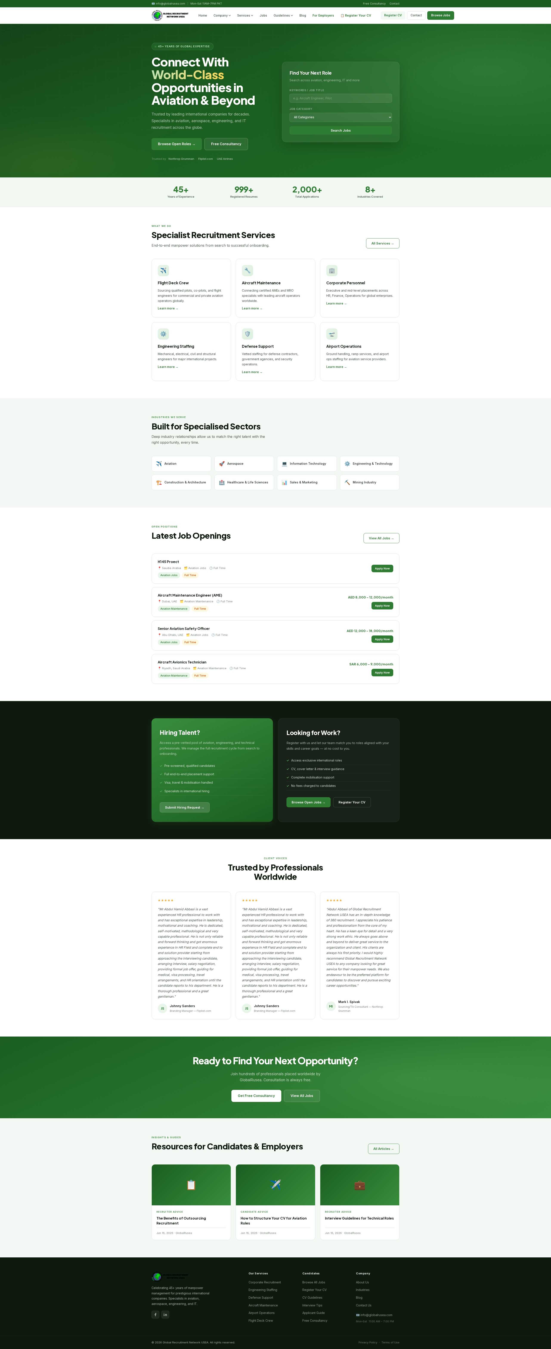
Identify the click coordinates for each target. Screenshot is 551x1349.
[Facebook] (155, 1314)
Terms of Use (390, 1342)
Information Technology (304, 463)
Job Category (300, 109)
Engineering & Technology (368, 463)
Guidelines (282, 15)
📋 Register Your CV (356, 15)
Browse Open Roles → (176, 144)
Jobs (263, 15)
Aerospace (231, 463)
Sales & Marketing (299, 482)
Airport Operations (262, 1313)
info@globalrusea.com (170, 3)
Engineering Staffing (263, 1290)
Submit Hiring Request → (184, 807)
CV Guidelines (312, 1297)
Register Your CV (352, 802)
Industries (363, 1290)
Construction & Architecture (181, 482)
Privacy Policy (368, 1342)
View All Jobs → (381, 538)
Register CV (393, 15)
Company (221, 15)
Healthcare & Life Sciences (243, 482)
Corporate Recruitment (265, 1282)
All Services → (382, 243)
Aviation (166, 463)
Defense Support (261, 1297)
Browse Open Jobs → (308, 802)
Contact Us (363, 1305)
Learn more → (168, 308)
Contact (394, 3)
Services (243, 15)
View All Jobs (302, 1096)
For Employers (323, 15)
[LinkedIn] (165, 1314)
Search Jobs (341, 130)
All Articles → (383, 1149)
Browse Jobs (440, 15)
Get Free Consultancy (256, 1096)
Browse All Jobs (313, 1282)
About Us (362, 1282)
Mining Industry (360, 482)
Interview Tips (312, 1305)
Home (202, 15)
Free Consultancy (374, 3)
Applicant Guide (313, 1313)
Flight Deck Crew (261, 1320)
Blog (302, 15)
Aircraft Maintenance (263, 1305)
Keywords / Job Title (306, 90)
